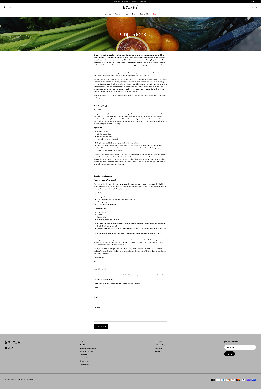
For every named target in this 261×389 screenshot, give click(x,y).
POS (16, 379)
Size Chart (83, 345)
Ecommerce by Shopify (26, 379)
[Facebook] (6, 348)
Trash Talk (158, 348)
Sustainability (144, 14)
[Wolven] (130, 7)
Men (126, 14)
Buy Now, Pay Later (86, 351)
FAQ (81, 342)
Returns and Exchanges (88, 348)
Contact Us (83, 354)
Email (96, 297)
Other (134, 14)
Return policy (84, 361)
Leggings (108, 14)
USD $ (253, 2)
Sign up (229, 354)
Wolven (12, 379)
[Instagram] (9, 348)
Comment (97, 307)
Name (96, 287)
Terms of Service (85, 358)
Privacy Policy (84, 364)
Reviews (157, 351)
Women (118, 14)
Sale (154, 14)
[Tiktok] (12, 348)
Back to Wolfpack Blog (130, 275)
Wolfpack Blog (160, 345)
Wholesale (158, 342)
